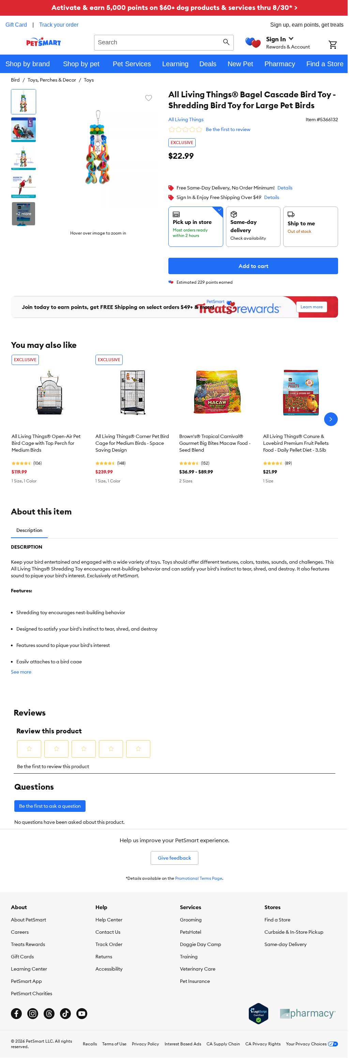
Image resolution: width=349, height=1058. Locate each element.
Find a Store (277, 920)
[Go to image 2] (23, 129)
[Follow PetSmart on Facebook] (16, 1013)
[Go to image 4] (23, 185)
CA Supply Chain (223, 1043)
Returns (103, 957)
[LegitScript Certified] (258, 1014)
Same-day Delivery (285, 944)
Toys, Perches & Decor (52, 80)
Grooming (191, 920)
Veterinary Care (197, 969)
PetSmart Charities (31, 993)
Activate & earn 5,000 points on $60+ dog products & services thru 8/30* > (174, 7)
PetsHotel (190, 932)
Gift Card (16, 25)
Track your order (58, 25)
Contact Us (107, 932)
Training (189, 957)
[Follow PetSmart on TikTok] (65, 1013)
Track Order (108, 944)
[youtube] (81, 1013)
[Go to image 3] (23, 157)
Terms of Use (114, 1043)
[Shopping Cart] (339, 45)
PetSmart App (26, 981)
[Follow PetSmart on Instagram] (32, 1013)
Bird (15, 80)
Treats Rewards (28, 944)
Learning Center (29, 969)
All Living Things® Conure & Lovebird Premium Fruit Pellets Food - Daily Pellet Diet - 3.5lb (296, 443)
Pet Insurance (195, 981)
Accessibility (109, 969)
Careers (20, 932)
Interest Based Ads (183, 1043)
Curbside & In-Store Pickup (293, 932)
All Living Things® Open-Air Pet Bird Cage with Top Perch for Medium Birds (46, 443)
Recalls (90, 1043)
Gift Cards (22, 957)
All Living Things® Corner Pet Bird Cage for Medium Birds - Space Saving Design (132, 443)
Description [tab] (29, 530)
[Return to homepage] (44, 41)
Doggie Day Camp (200, 944)
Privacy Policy (145, 1043)
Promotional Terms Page (198, 878)
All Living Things (185, 119)
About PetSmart (28, 920)
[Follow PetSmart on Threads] (49, 1013)
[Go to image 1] (23, 101)
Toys (89, 80)
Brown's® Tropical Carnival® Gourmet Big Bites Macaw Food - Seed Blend (215, 443)
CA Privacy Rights (262, 1043)
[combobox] (164, 41)
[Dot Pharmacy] (307, 1013)
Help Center (108, 920)
